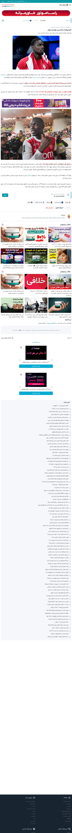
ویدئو (34, 811)
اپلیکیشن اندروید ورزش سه (8, 5)
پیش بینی (33, 821)
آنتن (34, 819)
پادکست (33, 806)
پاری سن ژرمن (37, 77)
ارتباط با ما (68, 804)
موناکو (29, 175)
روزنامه (33, 814)
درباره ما (68, 809)
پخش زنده (33, 824)
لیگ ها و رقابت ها (31, 809)
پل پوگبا (4, 75)
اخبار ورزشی (32, 804)
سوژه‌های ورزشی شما (30, 801)
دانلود (5, 195)
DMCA (68, 819)
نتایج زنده (33, 816)
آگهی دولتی (67, 821)
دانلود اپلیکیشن (66, 801)
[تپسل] (3, 100)
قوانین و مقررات (50, 323)
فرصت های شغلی (66, 814)
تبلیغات (68, 806)
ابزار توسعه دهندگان (65, 811)
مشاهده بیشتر (35, 342)
